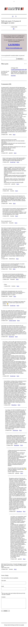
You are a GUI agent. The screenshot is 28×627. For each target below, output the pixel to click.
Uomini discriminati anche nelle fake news (11, 69)
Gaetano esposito (12, 318)
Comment (3, 595)
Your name (3, 578)
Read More (3, 75)
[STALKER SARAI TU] (14, 9)
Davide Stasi (12, 160)
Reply (14, 132)
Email (2, 584)
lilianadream (11, 334)
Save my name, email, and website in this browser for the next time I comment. (13, 592)
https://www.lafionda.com (14, 48)
